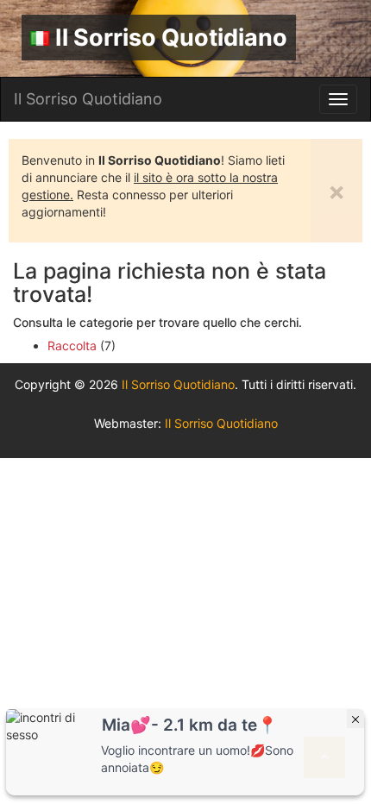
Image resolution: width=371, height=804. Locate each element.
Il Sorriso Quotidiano (171, 37)
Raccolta (72, 345)
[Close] (355, 718)
